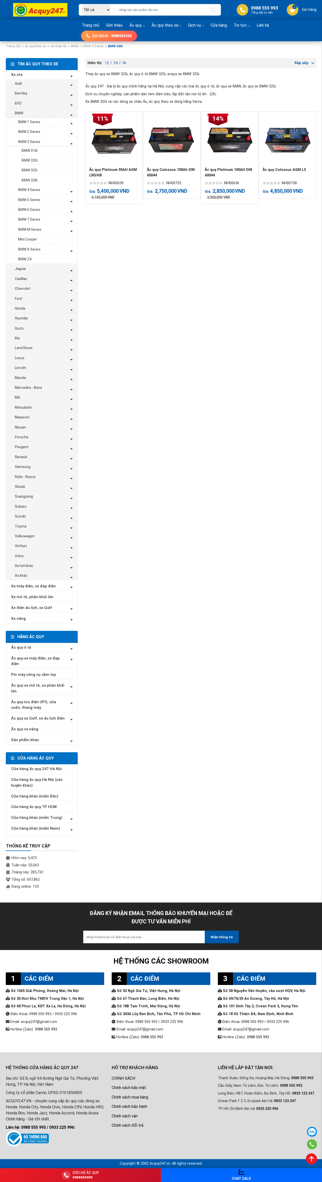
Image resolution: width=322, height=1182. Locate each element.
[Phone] (312, 1144)
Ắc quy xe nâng (24, 729)
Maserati (22, 417)
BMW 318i (29, 151)
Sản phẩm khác (25, 740)
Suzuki (20, 516)
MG (17, 397)
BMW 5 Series (29, 200)
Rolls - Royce (25, 477)
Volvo (19, 556)
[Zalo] (312, 1132)
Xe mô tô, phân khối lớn (32, 597)
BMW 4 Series (29, 190)
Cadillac (21, 279)
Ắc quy (135, 25)
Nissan (20, 427)
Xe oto (17, 74)
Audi (18, 83)
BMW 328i (29, 180)
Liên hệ (263, 25)
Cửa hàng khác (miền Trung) (36, 817)
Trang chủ (90, 25)
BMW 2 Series (29, 132)
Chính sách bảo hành (129, 1106)
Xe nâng (18, 618)
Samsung (22, 467)
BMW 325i (29, 170)
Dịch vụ (194, 25)
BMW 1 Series (29, 122)
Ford (18, 299)
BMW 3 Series (93, 46)
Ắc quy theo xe (164, 25)
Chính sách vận (125, 1116)
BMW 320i (29, 160)
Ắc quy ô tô (21, 647)
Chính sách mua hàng (130, 1097)
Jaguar (20, 269)
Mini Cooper (27, 239)
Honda (20, 308)
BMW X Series (29, 249)
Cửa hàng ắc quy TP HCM (34, 807)
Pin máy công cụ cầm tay (33, 674)
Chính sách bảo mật (129, 1087)
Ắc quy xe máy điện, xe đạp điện (35, 661)
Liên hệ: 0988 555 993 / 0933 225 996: (40, 1127)
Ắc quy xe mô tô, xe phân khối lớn (37, 688)
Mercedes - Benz (28, 388)
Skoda (20, 487)
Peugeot (22, 447)
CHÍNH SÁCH (123, 1078)
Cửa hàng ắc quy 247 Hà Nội (36, 769)
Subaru (20, 506)
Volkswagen (24, 536)
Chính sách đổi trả (127, 1125)
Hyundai (21, 318)
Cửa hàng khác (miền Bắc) (34, 796)
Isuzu (19, 328)
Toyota (20, 526)
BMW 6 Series (29, 210)
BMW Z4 (24, 259)
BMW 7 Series (29, 219)
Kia (17, 338)
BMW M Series (29, 229)
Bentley (21, 93)
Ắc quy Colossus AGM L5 (284, 170)
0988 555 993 (46, 1029)
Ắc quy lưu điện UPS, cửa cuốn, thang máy (33, 705)
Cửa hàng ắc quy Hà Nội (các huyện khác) (37, 782)
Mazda (20, 378)
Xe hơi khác (24, 566)
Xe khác (21, 576)
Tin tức (240, 25)
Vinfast (21, 546)
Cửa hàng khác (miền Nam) (35, 828)
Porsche (21, 437)
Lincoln (20, 368)
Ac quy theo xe (35, 46)
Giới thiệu (114, 25)
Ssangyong (24, 496)
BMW (75, 46)
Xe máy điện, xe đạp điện (33, 586)
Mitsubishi (23, 407)
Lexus (19, 358)
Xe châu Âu (59, 46)
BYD (18, 103)
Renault (21, 457)
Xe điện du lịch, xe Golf (31, 607)
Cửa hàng (219, 25)
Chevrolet (22, 289)
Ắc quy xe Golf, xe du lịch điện (38, 718)
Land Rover (24, 348)
